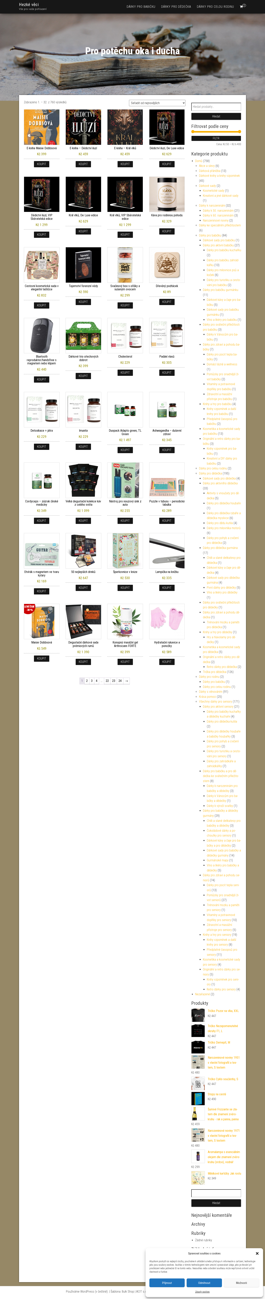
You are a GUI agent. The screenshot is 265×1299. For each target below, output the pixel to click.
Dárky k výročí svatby (220, 806)
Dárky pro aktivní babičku (218, 245)
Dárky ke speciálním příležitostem (220, 225)
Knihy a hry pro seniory (217, 935)
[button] (257, 1253)
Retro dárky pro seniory (221, 989)
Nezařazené (202, 994)
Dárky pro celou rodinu (215, 7)
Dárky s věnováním (210, 691)
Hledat (216, 116)
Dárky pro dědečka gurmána (220, 548)
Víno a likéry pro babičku (222, 320)
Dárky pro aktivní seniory (218, 706)
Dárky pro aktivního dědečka (220, 483)
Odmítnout (204, 1283)
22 (107, 681)
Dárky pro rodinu (209, 677)
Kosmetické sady (213, 190)
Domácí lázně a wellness (222, 364)
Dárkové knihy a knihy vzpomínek (219, 176)
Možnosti (241, 1283)
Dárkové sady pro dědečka (219, 478)
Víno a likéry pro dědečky (222, 592)
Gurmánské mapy (218, 860)
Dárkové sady (207, 186)
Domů (198, 161)
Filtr (216, 138)
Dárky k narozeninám (212, 205)
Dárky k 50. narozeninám (218, 210)
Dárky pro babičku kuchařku (224, 250)
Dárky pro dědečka (176, 7)
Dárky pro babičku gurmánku (220, 290)
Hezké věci (29, 4)
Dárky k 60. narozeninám (218, 215)
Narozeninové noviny (216, 220)
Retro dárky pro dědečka (222, 667)
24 (120, 681)
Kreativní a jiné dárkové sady (220, 196)
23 (113, 681)
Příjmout (167, 1283)
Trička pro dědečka (214, 672)
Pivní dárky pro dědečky (221, 587)
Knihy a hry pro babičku (217, 404)
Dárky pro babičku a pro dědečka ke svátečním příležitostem (221, 776)
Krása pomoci (207, 697)
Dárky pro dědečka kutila (222, 721)
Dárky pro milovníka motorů (224, 528)
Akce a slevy (207, 166)
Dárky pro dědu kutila (220, 523)
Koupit (41, 164)
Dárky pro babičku (141, 7)
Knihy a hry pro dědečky (217, 632)
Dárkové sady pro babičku (219, 240)
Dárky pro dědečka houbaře (224, 503)
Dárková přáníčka (209, 171)
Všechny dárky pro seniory (215, 701)
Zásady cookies (202, 1291)
